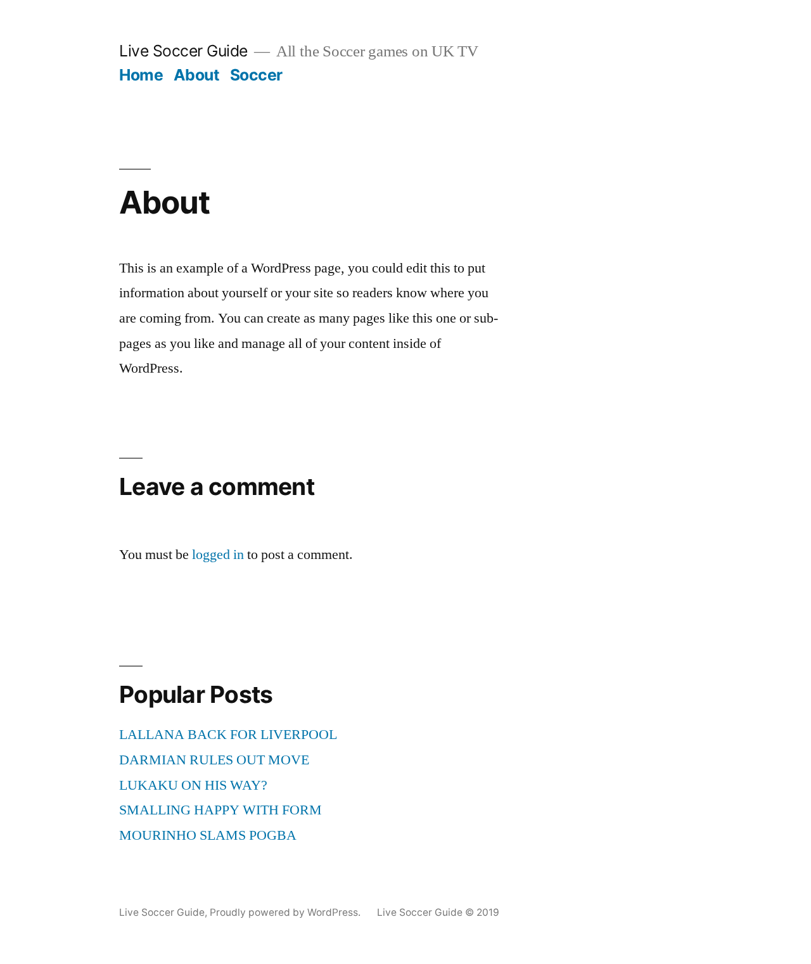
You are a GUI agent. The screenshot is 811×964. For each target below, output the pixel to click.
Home (141, 74)
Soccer (256, 74)
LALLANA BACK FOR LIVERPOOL (228, 734)
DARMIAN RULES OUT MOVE (214, 760)
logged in (218, 554)
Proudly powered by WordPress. (286, 912)
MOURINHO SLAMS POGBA (208, 835)
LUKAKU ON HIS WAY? (193, 785)
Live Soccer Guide (183, 50)
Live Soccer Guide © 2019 (438, 912)
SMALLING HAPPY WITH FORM (220, 810)
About (197, 74)
